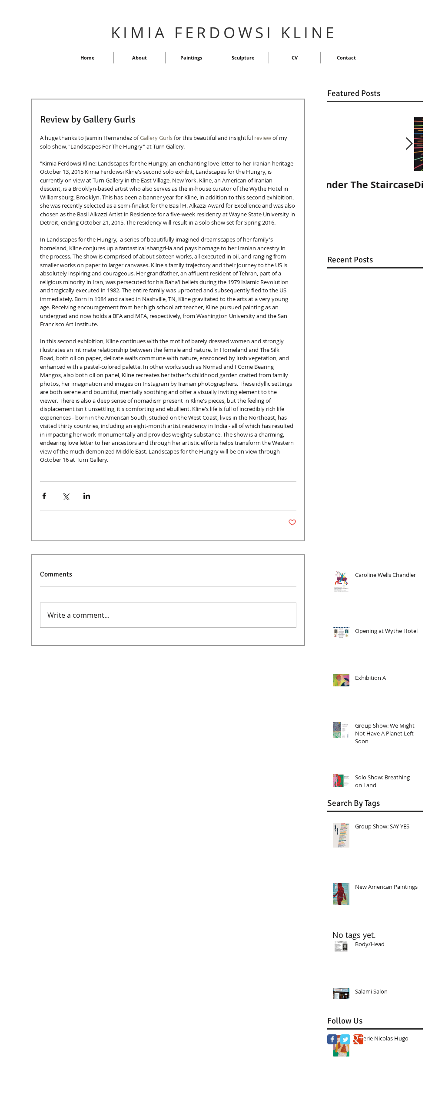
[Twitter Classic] (345, 1039)
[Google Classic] (358, 1039)
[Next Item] (409, 144)
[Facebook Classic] (332, 1039)
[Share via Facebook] (44, 496)
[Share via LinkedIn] (87, 496)
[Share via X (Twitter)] (65, 496)
